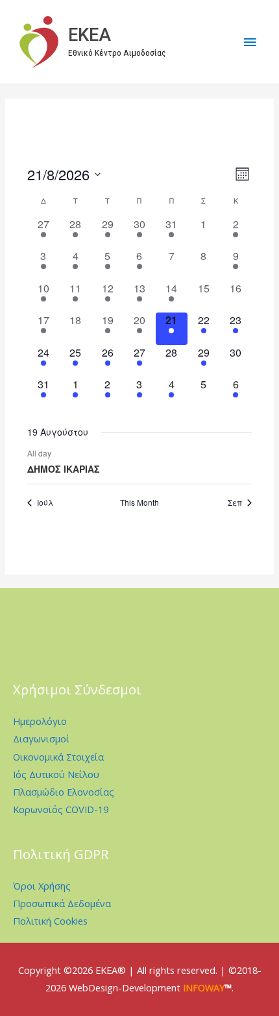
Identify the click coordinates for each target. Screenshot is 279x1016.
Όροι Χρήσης (42, 885)
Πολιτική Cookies (50, 920)
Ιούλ (45, 502)
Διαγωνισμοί (41, 738)
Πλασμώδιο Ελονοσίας (63, 791)
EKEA (89, 35)
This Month (139, 502)
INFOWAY (203, 987)
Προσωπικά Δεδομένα (62, 903)
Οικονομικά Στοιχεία (58, 756)
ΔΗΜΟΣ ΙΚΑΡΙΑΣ (63, 468)
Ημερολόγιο (40, 721)
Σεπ (235, 502)
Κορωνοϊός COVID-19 (60, 809)
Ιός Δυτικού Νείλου (56, 774)
